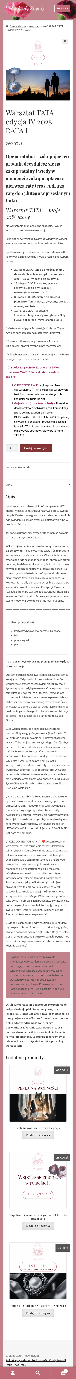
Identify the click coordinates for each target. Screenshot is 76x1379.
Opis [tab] (9, 484)
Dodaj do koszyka (36, 448)
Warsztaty (34, 26)
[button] (65, 41)
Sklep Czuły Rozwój (25, 8)
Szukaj (38, 1373)
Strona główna (18, 26)
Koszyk (58, 1370)
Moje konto (12, 1373)
